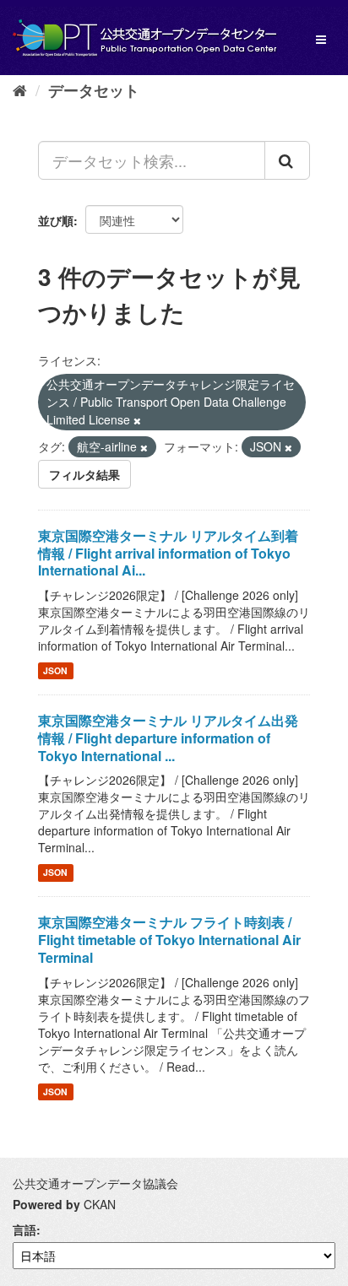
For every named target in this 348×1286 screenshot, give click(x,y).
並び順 (55, 220)
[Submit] (287, 160)
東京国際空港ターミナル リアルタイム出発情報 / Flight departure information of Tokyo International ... (168, 738)
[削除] (137, 420)
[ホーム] (20, 89)
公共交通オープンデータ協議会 (95, 1183)
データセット (93, 90)
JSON (55, 670)
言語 (24, 1229)
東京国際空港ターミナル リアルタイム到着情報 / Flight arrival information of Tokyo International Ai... (168, 553)
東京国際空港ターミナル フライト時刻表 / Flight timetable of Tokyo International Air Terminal (169, 939)
